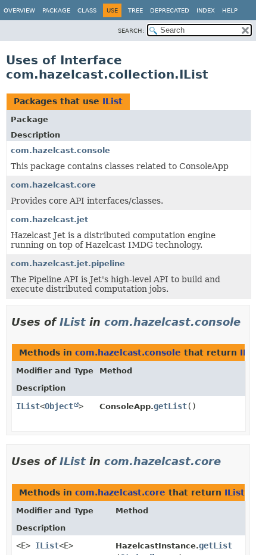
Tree (135, 10)
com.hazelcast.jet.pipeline (68, 263)
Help (230, 10)
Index (205, 10)
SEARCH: (131, 30)
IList (112, 101)
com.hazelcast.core (53, 184)
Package (56, 10)
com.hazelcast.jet (49, 219)
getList (170, 406)
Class (86, 10)
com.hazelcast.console (60, 150)
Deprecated (169, 10)
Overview (19, 10)
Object (59, 406)
